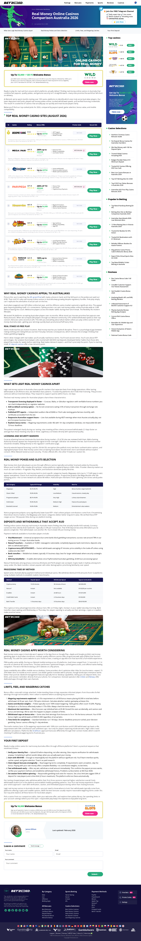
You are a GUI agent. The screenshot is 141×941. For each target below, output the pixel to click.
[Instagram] (16, 910)
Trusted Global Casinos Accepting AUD (119, 154)
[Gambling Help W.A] (43, 929)
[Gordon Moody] (113, 929)
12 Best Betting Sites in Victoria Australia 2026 (122, 225)
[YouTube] (23, 910)
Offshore (45, 899)
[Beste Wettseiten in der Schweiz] (78, 926)
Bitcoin (94, 899)
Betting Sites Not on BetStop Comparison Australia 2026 (121, 213)
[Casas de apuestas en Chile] (90, 926)
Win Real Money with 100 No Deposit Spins (121, 148)
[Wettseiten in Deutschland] (72, 926)
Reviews (58, 933)
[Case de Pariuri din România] (111, 926)
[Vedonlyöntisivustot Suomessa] (57, 926)
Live (43, 897)
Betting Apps (46, 901)
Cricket (67, 899)
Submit (94, 874)
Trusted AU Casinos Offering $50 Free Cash (121, 167)
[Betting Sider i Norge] (63, 926)
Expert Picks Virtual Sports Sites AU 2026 (122, 257)
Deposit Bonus (47, 913)
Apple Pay (95, 901)
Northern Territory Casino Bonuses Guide (120, 135)
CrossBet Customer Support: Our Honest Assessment (121, 286)
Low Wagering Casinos (72, 918)
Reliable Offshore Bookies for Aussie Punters (121, 244)
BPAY (93, 905)
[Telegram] (5, 910)
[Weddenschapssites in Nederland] (69, 926)
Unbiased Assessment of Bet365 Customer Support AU (121, 304)
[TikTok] (26, 910)
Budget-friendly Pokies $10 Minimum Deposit (120, 161)
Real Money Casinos (72, 911)
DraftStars (37, 731)
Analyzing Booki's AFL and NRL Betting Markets (122, 298)
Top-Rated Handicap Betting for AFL (122, 206)
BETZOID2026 (78, 150)
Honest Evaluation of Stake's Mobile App (121, 330)
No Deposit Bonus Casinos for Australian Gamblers (121, 142)
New (43, 895)
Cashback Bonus (47, 911)
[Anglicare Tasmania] (70, 929)
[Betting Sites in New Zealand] (36, 926)
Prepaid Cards (96, 909)
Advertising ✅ (88, 933)
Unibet (82, 677)
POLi (93, 907)
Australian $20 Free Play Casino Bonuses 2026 (122, 190)
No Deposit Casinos (71, 915)
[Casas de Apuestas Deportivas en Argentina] (87, 926)
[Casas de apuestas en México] (84, 926)
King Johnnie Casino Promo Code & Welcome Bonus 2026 (121, 251)
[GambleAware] (86, 929)
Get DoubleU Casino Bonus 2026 (120, 292)
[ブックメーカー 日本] (123, 926)
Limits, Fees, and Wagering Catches (87, 31)
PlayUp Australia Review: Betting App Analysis (120, 311)
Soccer (67, 897)
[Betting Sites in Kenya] (39, 926)
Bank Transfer (96, 911)
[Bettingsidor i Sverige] (60, 926)
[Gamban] (124, 929)
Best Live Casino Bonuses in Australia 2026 (121, 173)
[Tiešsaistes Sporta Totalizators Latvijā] (117, 926)
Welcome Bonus (47, 918)
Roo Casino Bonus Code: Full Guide (121, 279)
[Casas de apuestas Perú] (96, 926)
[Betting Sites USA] (24, 926)
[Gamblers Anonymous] (133, 929)
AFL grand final (35, 297)
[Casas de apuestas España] (81, 926)
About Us (80, 933)
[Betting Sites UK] (18, 926)
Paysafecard (96, 897)
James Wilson (31, 829)
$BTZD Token (72, 933)
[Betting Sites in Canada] (33, 926)
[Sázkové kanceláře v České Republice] (108, 926)
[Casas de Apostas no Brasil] (102, 926)
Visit (130, 45)
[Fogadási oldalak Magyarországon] (114, 926)
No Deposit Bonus (48, 915)
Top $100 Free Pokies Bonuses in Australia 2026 (122, 184)
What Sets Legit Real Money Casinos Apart (18, 31)
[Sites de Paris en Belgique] (54, 926)
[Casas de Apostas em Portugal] (99, 926)
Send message (35, 846)
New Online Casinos (72, 913)
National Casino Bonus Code (121, 335)
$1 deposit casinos (16, 344)
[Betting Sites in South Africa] (45, 926)
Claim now (89, 82)
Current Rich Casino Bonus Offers (120, 317)
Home (33, 9)
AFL (66, 901)
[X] (9, 910)
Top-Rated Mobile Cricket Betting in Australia (120, 263)
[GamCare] (101, 929)
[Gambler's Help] (11, 929)
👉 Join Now (119, 22)
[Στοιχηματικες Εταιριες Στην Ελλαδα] (120, 926)
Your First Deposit (113, 31)
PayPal (94, 895)
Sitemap (64, 933)
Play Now (93, 136)
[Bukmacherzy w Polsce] (105, 926)
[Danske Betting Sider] (66, 926)
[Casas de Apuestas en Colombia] (93, 926)
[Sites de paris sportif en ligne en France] (51, 926)
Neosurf (94, 903)
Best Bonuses (46, 909)
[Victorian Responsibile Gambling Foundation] (57, 929)
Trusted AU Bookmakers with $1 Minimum (121, 238)
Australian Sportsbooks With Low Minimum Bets (121, 219)
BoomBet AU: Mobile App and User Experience (121, 323)
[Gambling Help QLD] (24, 929)
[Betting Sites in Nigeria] (42, 926)
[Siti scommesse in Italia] (48, 926)
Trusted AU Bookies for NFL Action (121, 232)
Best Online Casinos (72, 909)
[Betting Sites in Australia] (27, 926)
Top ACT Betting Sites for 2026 (122, 179)
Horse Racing (69, 895)
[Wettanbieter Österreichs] (75, 926)
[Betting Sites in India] (30, 926)
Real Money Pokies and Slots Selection (54, 31)
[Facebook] (12, 910)
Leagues (52, 933)
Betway (92, 677)
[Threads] (19, 910)
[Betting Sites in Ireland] (21, 926)
